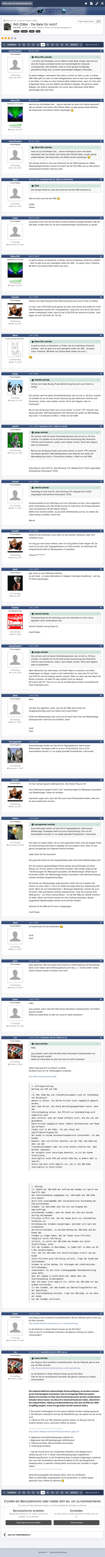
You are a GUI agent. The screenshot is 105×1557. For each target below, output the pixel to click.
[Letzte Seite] (81, 44)
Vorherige (12, 44)
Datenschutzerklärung (58, 1552)
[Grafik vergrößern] (72, 110)
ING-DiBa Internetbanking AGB (42, 1076)
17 (57, 45)
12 (33, 45)
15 (47, 45)
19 (67, 45)
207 (98, 21)
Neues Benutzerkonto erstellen (28, 1523)
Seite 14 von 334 (91, 45)
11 (28, 45)
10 (24, 45)
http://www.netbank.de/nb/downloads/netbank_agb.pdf (54, 1431)
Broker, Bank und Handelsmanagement (55, 27)
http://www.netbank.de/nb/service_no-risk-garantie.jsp (53, 1323)
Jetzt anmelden (76, 1523)
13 (38, 45)
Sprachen (42, 1552)
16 (52, 45)
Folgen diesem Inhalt (86, 21)
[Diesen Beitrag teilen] (100, 51)
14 (43, 45)
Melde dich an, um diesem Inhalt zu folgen (21, 21)
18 (62, 45)
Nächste (74, 44)
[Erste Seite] (4, 44)
